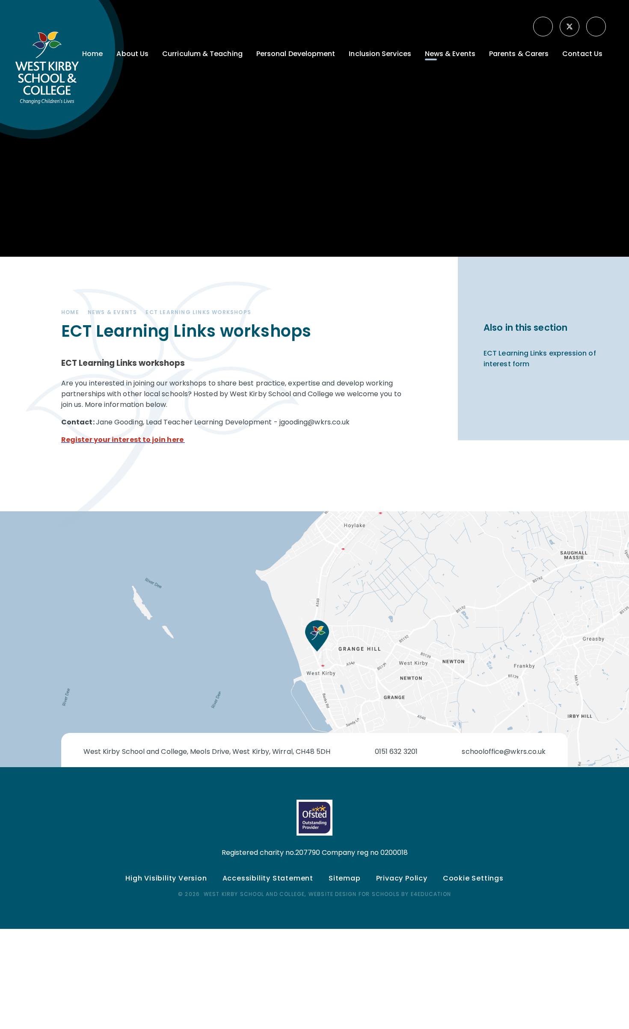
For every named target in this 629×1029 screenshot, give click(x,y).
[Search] (597, 26)
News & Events (112, 312)
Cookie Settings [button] (473, 878)
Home (70, 312)
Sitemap (345, 878)
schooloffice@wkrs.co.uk (504, 751)
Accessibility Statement (268, 878)
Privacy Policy (401, 878)
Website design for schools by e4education (380, 894)
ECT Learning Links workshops (198, 312)
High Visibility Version (166, 878)
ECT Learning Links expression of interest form (540, 358)
